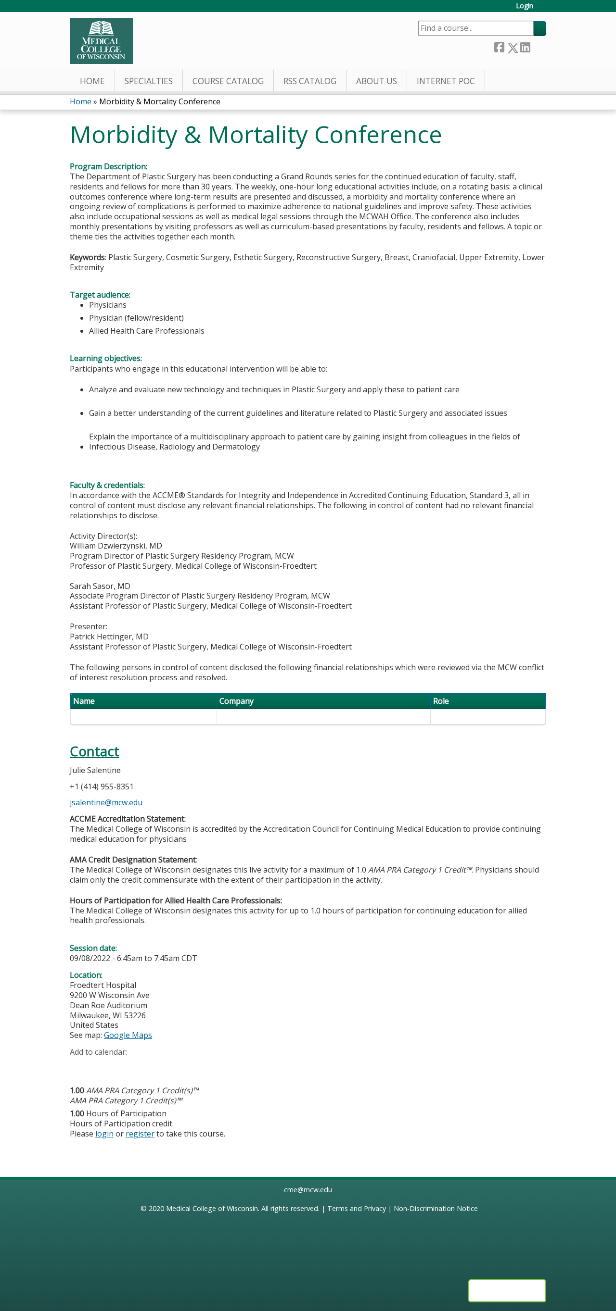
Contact (94, 751)
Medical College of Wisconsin (212, 1208)
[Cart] (543, 9)
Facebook (499, 45)
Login (524, 6)
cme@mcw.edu (308, 1189)
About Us (376, 81)
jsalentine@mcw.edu (106, 802)
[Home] (101, 41)
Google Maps (128, 1035)
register (140, 1133)
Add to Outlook (146, 1066)
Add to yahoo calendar (101, 1066)
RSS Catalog (309, 81)
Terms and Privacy (356, 1208)
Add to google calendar (80, 1066)
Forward (538, 45)
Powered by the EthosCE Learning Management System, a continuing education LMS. (507, 1290)
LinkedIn (525, 45)
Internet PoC (446, 81)
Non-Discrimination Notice (436, 1208)
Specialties (149, 81)
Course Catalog (228, 81)
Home (92, 81)
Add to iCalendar (123, 1066)
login (104, 1133)
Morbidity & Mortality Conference (159, 101)
